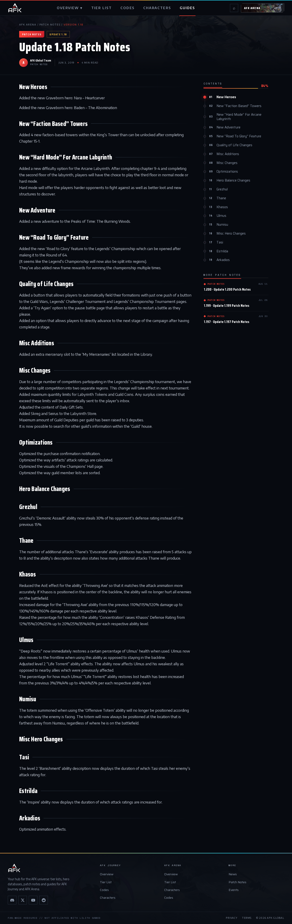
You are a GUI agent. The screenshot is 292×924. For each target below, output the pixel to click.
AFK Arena (27, 24)
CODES (127, 8)
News (233, 874)
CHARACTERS (157, 8)
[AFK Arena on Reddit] (43, 900)
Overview (106, 874)
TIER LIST (101, 8)
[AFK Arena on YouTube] (33, 900)
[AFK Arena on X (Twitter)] (22, 900)
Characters (107, 897)
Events (234, 889)
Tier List (106, 882)
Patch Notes (49, 24)
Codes (104, 889)
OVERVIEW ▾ (70, 8)
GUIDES (187, 8)
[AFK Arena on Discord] (12, 900)
